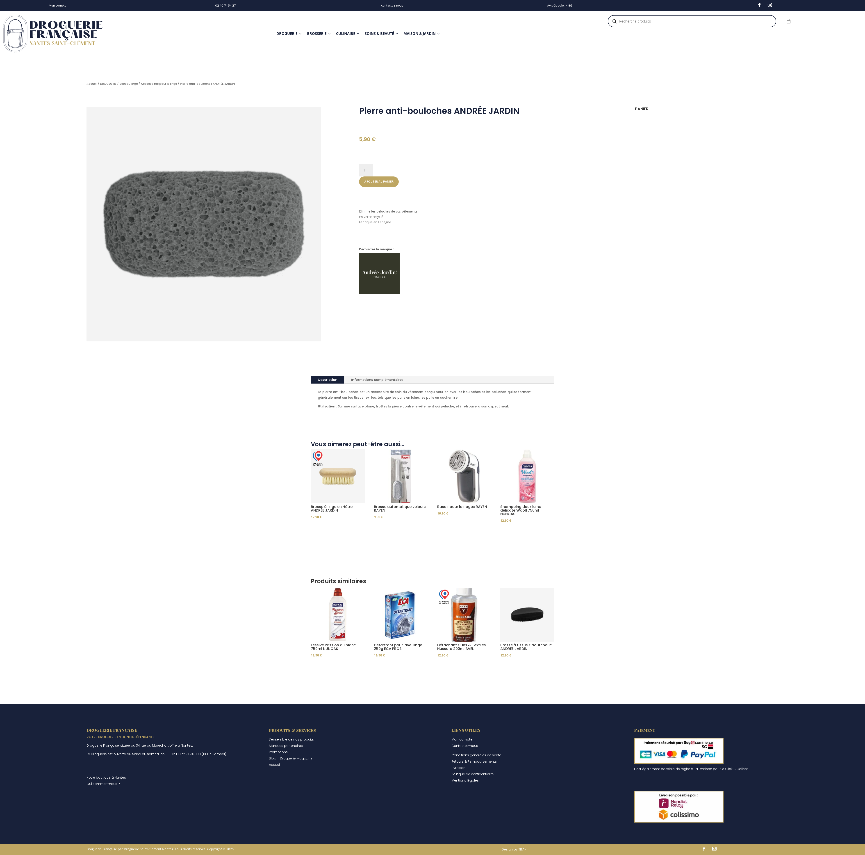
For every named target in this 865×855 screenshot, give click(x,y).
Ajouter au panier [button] (334, 530)
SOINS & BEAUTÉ (379, 33)
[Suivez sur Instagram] (769, 5)
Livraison (458, 768)
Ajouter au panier (379, 181)
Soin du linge (128, 84)
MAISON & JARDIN (419, 33)
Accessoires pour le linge (159, 84)
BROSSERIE (317, 33)
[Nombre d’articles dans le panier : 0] (788, 21)
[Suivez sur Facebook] (759, 5)
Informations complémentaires (377, 380)
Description (327, 380)
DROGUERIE (287, 33)
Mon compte (57, 5)
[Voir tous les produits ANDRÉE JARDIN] (379, 292)
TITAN (522, 849)
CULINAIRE (345, 33)
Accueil (91, 84)
